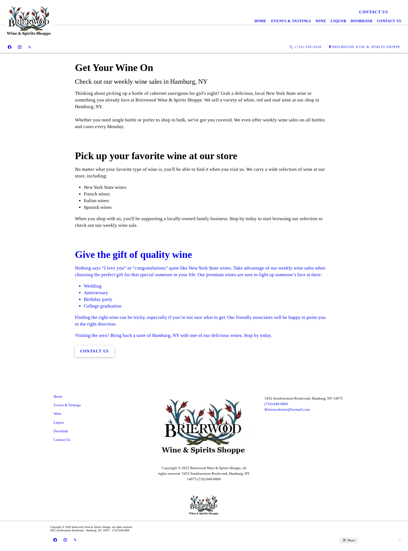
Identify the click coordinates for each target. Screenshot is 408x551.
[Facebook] (9, 47)
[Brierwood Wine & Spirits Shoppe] (29, 21)
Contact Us (389, 21)
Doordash (361, 21)
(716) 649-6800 (276, 404)
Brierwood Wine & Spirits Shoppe (366, 47)
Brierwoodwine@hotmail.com (287, 409)
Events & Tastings (291, 21)
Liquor (338, 21)
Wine (321, 21)
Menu (351, 540)
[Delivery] (29, 47)
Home (261, 21)
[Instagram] (20, 47)
